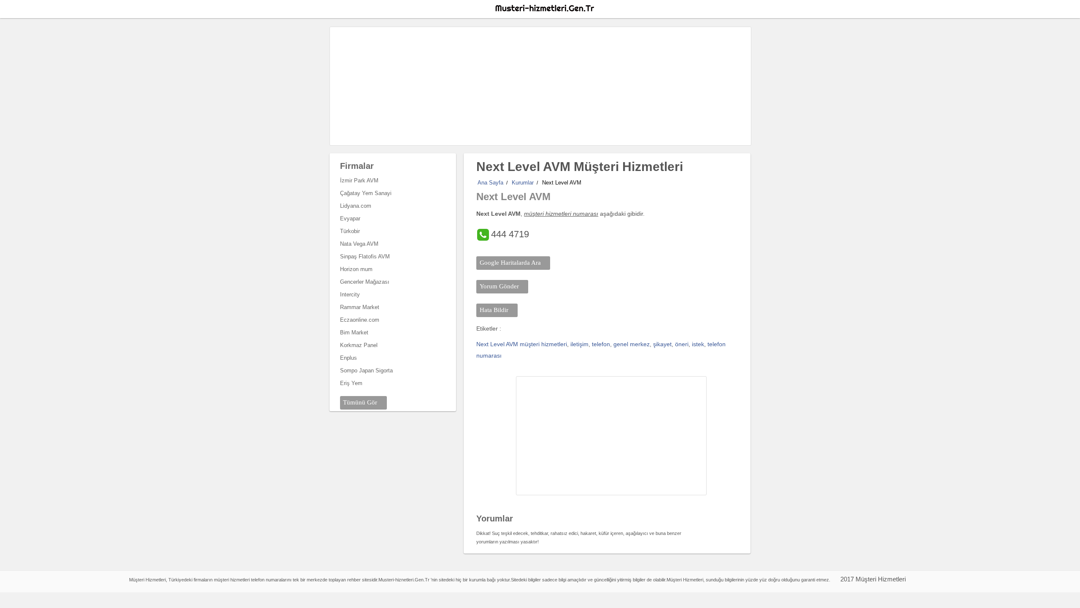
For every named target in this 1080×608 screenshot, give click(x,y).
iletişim (579, 344)
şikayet (662, 344)
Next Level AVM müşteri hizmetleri (521, 344)
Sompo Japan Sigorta (366, 370)
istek (698, 344)
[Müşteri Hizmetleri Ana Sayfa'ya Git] (544, 8)
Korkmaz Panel (359, 345)
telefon (601, 344)
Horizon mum (356, 269)
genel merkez (631, 344)
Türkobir (350, 231)
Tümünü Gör (360, 402)
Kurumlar (523, 182)
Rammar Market (359, 307)
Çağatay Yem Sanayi (366, 193)
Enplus (348, 358)
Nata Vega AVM (359, 244)
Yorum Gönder (499, 286)
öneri (681, 344)
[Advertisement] (540, 86)
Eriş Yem (351, 383)
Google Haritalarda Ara (510, 262)
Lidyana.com (355, 206)
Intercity (350, 294)
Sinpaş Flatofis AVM (365, 256)
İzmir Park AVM (359, 180)
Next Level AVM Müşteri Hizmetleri (579, 167)
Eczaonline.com (359, 320)
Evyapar (350, 218)
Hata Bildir (494, 310)
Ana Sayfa (490, 182)
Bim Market (354, 332)
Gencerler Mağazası (364, 282)
